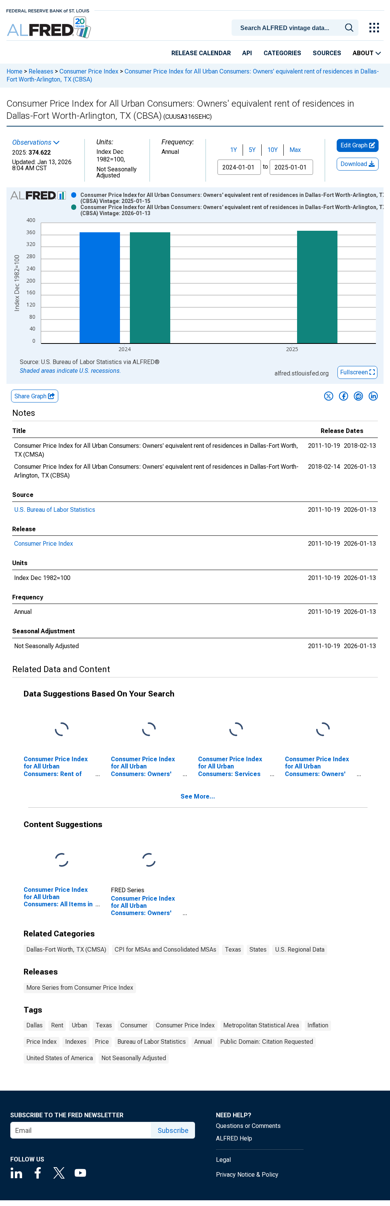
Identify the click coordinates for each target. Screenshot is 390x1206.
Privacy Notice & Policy (247, 1174)
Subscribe (173, 1130)
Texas (233, 949)
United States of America (59, 1058)
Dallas (34, 1025)
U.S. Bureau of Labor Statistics (54, 509)
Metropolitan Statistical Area (261, 1025)
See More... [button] (198, 796)
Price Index (41, 1041)
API (247, 53)
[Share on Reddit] (358, 396)
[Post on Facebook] (343, 396)
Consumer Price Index (88, 71)
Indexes (75, 1041)
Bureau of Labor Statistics (151, 1041)
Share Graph (31, 396)
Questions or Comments (248, 1125)
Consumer (133, 1025)
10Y (272, 149)
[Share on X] (328, 396)
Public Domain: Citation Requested (266, 1041)
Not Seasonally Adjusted (133, 1058)
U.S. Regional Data (299, 949)
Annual (203, 1041)
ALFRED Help (234, 1138)
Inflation (317, 1025)
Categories (282, 53)
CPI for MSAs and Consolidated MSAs (165, 949)
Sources (327, 53)
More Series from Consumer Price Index (79, 987)
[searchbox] (296, 28)
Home (14, 71)
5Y (252, 149)
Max (295, 149)
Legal (223, 1159)
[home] (49, 27)
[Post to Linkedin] (373, 396)
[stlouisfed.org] (47, 10)
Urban (79, 1025)
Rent (57, 1025)
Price (102, 1041)
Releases (41, 71)
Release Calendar (201, 53)
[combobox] (296, 27)
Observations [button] (32, 142)
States (258, 949)
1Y (233, 149)
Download (354, 164)
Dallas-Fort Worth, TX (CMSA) (66, 949)
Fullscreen (354, 372)
